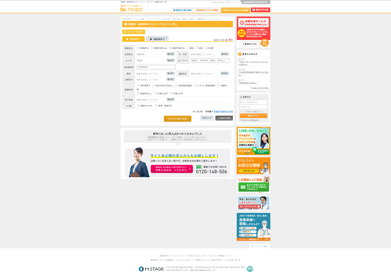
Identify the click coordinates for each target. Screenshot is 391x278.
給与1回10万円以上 (164, 85)
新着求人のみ (146, 105)
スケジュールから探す (133, 32)
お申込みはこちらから (172, 169)
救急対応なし (146, 93)
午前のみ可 (163, 93)
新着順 (217, 111)
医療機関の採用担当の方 (255, 2)
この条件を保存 (224, 118)
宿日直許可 (145, 85)
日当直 (211, 47)
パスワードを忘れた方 (250, 120)
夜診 (192, 47)
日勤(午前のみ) (160, 47)
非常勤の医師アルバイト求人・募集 (133, 19)
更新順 (223, 111)
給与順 (230, 111)
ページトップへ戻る (259, 245)
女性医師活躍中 (185, 85)
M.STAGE (151, 269)
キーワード (183, 60)
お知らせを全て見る (260, 87)
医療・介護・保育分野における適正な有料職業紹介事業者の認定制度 (250, 269)
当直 (201, 47)
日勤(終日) (144, 47)
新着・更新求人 (165, 105)
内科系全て (191, 19)
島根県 (184, 19)
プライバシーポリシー (184, 259)
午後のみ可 (178, 93)
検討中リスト (260, 9)
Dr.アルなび (207, 10)
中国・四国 (176, 19)
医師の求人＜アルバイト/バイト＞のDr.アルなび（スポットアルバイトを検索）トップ (195, 255)
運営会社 (154, 259)
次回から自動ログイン (255, 111)
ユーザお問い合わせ (232, 259)
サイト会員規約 (166, 259)
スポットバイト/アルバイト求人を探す (158, 19)
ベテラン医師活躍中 (207, 85)
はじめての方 (220, 2)
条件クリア (207, 118)
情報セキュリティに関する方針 (209, 259)
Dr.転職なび (182, 10)
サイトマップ (233, 2)
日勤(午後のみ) (178, 47)
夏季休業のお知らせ (248, 82)
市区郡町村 (129, 67)
